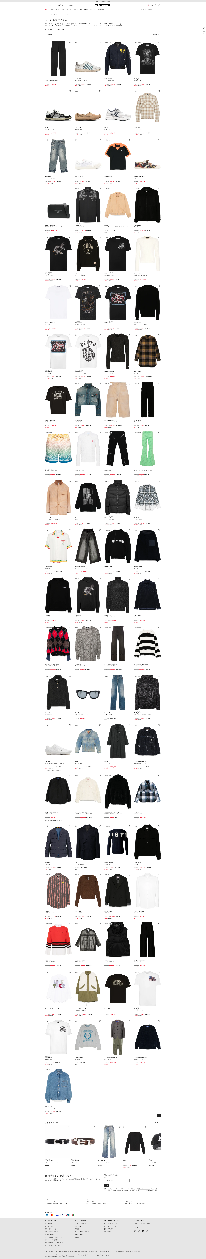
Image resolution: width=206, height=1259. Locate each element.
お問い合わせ (128, 1201)
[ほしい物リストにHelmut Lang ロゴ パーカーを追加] (129, 530)
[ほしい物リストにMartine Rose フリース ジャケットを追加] (159, 530)
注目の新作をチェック (105, 1)
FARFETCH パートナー (81, 1226)
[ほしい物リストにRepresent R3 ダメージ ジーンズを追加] (70, 140)
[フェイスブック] (143, 1231)
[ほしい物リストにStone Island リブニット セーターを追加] (159, 579)
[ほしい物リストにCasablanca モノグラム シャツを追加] (70, 530)
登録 (106, 1185)
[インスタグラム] (135, 1231)
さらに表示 (157, 1122)
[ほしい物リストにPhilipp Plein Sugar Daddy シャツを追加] (100, 188)
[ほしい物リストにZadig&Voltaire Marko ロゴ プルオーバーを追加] (100, 1021)
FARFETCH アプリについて (82, 1231)
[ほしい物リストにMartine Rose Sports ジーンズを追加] (129, 676)
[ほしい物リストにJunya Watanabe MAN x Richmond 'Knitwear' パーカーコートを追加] (100, 972)
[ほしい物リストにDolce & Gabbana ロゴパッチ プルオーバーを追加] (129, 335)
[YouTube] (147, 1231)
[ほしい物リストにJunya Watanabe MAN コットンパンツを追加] (159, 923)
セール (55, 14)
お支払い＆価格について (51, 1234)
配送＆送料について (50, 1229)
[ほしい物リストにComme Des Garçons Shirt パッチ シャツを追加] (70, 972)
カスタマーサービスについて (53, 1245)
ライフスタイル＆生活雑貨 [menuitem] (96, 9)
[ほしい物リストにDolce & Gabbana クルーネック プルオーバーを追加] (159, 237)
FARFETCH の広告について (82, 1234)
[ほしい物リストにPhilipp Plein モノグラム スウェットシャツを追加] (129, 579)
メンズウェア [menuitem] (60, 5)
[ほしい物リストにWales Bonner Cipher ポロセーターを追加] (70, 923)
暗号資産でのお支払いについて (53, 1237)
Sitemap (77, 1237)
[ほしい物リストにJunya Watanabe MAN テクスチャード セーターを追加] (159, 1021)
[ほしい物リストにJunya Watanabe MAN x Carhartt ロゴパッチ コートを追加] (159, 725)
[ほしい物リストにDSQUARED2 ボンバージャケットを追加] (129, 42)
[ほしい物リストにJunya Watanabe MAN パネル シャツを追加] (70, 775)
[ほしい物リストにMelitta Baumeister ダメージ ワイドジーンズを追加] (100, 530)
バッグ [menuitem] (76, 9)
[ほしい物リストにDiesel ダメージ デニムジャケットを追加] (100, 725)
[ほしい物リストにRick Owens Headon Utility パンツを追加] (129, 432)
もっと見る (119, 25)
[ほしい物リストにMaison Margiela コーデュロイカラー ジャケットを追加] (70, 481)
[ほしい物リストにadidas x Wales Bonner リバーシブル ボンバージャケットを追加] (129, 188)
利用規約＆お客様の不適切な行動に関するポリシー (73, 1251)
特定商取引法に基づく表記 (133, 1251)
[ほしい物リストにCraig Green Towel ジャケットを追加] (159, 826)
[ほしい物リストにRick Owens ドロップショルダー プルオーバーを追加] (159, 286)
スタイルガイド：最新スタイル (141, 1223)
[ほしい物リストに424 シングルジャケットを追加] (100, 826)
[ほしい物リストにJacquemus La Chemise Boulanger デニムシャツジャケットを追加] (70, 1070)
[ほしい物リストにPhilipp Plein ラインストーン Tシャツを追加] (100, 286)
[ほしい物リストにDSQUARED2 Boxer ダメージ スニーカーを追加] (100, 42)
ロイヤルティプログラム (110, 1226)
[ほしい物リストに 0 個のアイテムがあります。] (155, 5)
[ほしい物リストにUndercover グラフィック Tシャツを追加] (100, 627)
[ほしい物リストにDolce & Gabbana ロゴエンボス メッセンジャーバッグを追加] (70, 188)
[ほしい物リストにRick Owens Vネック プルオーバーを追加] (100, 875)
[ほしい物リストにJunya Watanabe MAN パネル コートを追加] (129, 1021)
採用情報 (77, 1229)
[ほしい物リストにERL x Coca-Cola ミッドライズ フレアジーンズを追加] (159, 432)
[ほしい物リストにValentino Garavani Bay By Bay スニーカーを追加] (159, 140)
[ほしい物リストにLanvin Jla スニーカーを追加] (129, 91)
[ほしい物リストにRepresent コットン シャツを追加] (159, 91)
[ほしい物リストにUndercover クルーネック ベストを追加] (129, 923)
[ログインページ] (152, 5)
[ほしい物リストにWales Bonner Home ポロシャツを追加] (129, 140)
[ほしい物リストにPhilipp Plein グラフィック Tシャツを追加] (159, 972)
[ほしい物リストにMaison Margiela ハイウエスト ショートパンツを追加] (129, 384)
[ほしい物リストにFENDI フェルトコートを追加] (129, 725)
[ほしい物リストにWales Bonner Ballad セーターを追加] (70, 676)
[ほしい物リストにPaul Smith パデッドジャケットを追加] (70, 826)
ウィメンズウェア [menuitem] (50, 5)
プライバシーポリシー (144, 1188)
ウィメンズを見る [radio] (50, 30)
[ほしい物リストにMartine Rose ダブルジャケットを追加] (129, 875)
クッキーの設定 (120, 1251)
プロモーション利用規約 (51, 1239)
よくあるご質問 (90, 1201)
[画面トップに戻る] (159, 1115)
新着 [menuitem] (52, 9)
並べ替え (154, 34)
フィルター (49, 34)
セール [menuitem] (47, 9)
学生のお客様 (107, 1231)
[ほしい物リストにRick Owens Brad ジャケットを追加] (159, 188)
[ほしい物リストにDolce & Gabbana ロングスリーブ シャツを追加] (159, 875)
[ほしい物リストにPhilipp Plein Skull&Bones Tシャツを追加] (129, 237)
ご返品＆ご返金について (51, 1231)
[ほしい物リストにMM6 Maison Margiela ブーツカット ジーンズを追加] (129, 627)
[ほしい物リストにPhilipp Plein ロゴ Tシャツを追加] (129, 286)
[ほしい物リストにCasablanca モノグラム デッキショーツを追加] (70, 432)
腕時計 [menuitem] (86, 9)
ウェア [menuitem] (63, 9)
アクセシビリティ (93, 1251)
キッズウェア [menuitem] (69, 5)
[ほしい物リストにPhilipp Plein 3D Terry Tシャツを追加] (159, 42)
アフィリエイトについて (110, 1223)
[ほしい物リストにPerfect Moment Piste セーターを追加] (129, 826)
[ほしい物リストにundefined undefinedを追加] (68, 1127)
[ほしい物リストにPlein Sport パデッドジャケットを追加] (129, 481)
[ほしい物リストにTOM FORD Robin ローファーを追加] (100, 91)
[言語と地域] (148, 5)
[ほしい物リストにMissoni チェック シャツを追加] (159, 775)
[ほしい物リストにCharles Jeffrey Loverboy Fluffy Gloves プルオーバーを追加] (70, 627)
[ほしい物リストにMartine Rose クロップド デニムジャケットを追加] (100, 384)
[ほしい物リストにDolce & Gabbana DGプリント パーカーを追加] (100, 237)
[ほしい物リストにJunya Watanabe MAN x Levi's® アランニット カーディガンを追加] (100, 775)
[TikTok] (139, 1231)
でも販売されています (55, 770)
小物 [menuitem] (81, 9)
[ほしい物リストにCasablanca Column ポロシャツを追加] (100, 432)
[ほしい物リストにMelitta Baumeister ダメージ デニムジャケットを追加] (100, 923)
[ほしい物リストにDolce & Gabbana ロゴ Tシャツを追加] (70, 286)
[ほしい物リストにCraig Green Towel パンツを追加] (159, 384)
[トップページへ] (103, 5)
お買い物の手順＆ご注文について (54, 1242)
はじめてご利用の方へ (81, 1223)
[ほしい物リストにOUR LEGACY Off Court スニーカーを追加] (100, 140)
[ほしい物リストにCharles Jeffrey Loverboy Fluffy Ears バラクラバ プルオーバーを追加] (129, 775)
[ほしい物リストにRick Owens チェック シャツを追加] (159, 335)
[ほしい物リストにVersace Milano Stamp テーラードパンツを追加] (70, 42)
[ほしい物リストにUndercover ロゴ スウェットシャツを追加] (100, 481)
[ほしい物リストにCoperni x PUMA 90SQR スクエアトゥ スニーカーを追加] (70, 725)
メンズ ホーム (48, 14)
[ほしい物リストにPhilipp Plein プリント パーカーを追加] (100, 579)
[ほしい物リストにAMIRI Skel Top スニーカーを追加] (70, 91)
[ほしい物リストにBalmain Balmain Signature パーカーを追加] (70, 579)
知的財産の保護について (107, 1251)
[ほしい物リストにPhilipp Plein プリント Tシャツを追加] (70, 237)
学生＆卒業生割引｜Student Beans (113, 1229)
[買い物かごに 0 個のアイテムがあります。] (159, 5)
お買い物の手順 (50, 1201)
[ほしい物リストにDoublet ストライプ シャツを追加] (70, 875)
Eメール (106, 1177)
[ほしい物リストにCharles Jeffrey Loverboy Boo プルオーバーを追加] (159, 627)
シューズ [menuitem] (69, 9)
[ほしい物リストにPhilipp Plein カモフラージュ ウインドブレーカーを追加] (159, 676)
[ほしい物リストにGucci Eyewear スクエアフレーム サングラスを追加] (100, 676)
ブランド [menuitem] (57, 9)
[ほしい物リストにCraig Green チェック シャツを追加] (159, 481)
